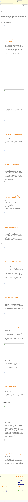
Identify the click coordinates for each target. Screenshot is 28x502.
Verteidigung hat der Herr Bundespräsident (14, 46)
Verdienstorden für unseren (11, 39)
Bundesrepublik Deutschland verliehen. (13, 53)
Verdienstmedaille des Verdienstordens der (14, 52)
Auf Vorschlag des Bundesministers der (13, 45)
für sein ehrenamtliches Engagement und (13, 49)
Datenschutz (10, 501)
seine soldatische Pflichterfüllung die (12, 50)
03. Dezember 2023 (8, 44)
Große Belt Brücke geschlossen (12, 104)
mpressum (5, 501)
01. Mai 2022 (7, 106)
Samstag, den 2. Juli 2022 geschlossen (14, 110)
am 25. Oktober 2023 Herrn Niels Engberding (14, 48)
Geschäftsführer (8, 41)
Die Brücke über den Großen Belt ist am (14, 109)
